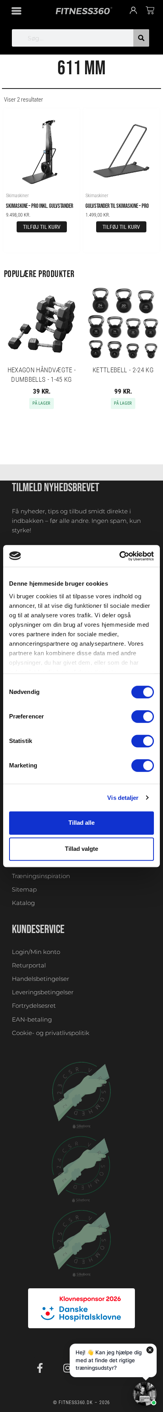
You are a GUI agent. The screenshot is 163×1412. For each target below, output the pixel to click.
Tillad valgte (81, 849)
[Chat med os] (145, 1394)
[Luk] (150, 1350)
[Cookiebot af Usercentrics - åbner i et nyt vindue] (119, 556)
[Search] (141, 38)
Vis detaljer (122, 797)
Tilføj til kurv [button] (42, 227)
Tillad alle (81, 822)
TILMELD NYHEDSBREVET (55, 488)
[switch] (142, 716)
